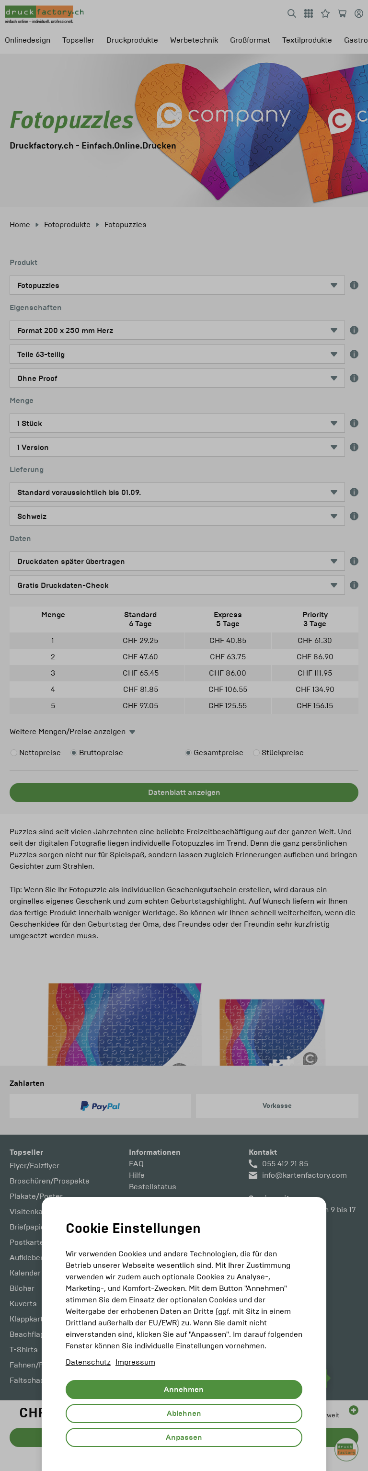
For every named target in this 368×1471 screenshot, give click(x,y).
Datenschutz (88, 1362)
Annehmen (184, 1389)
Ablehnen (184, 1413)
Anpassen (184, 1437)
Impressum (135, 1362)
